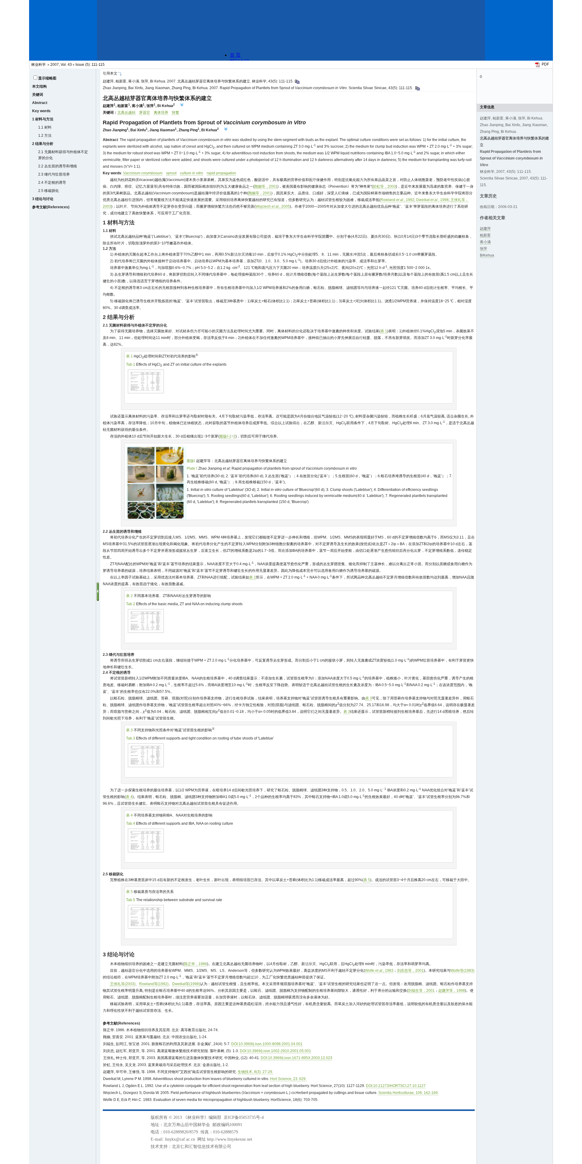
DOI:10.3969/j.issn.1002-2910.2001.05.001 (275, 1051)
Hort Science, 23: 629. (288, 1079)
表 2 (252, 577)
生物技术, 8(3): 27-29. (255, 1072)
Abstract (39, 103)
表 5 (366, 880)
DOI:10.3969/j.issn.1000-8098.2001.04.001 (267, 1044)
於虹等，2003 (384, 186)
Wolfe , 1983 (379, 970)
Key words (41, 111)
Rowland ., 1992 (397, 200)
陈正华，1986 (195, 964)
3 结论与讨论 (42, 199)
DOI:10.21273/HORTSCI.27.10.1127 (396, 1086)
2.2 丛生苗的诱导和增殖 (57, 166)
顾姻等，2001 (265, 186)
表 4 (129, 797)
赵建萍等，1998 (451, 990)
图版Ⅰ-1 (225, 436)
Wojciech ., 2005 (273, 206)
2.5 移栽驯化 (48, 191)
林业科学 (38, 64)
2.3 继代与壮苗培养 (54, 174)
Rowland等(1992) (154, 984)
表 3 (368, 698)
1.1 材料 (45, 127)
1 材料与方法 (42, 119)
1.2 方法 (45, 135)
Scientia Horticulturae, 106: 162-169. (408, 1093)
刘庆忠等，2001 (410, 970)
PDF (545, 64)
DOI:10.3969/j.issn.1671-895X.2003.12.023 (296, 1058)
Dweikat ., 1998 (432, 200)
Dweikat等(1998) (186, 984)
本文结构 (39, 86)
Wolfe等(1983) (462, 970)
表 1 (383, 331)
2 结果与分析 (42, 144)
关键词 (37, 94)
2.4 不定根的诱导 (52, 182)
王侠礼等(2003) (122, 984)
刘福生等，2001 (421, 990)
